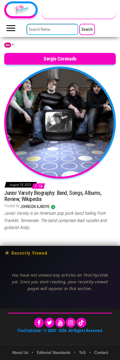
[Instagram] (71, 323)
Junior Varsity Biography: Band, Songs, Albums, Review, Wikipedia (53, 196)
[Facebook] (39, 323)
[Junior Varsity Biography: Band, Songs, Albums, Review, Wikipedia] (60, 122)
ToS (82, 352)
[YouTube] (60, 323)
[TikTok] (81, 323)
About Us (20, 352)
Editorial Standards (53, 352)
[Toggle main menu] (10, 29)
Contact (101, 352)
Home (8, 45)
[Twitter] (49, 323)
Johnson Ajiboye (35, 206)
